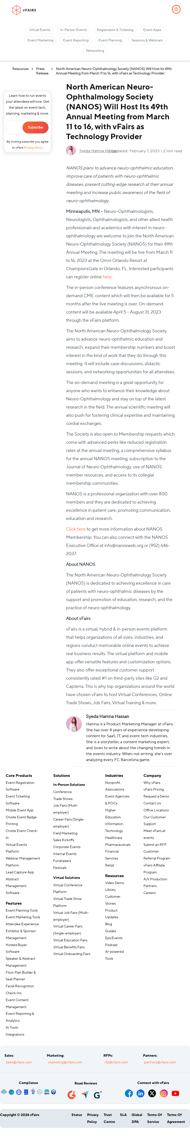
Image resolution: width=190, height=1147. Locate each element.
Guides (110, 931)
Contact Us (152, 803)
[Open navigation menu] (176, 9)
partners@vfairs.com (160, 1062)
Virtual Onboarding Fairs (71, 954)
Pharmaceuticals (117, 845)
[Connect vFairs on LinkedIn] (140, 1091)
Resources (20, 69)
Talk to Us (19, 1136)
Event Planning (110, 40)
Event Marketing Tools (23, 917)
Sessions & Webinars (147, 40)
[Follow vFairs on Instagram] (163, 1091)
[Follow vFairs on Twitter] (152, 1091)
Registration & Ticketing (115, 30)
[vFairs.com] (24, 10)
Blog (108, 924)
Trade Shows (62, 799)
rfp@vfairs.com (116, 1062)
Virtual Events (39, 30)
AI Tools (12, 1027)
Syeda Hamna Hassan (98, 151)
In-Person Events (73, 30)
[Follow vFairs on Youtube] (175, 1091)
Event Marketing (40, 40)
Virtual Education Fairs (70, 940)
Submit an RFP (154, 845)
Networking (95, 51)
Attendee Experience (22, 924)
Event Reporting (76, 40)
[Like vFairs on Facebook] (129, 1091)
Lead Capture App (20, 872)
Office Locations (156, 810)
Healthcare (113, 838)
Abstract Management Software (16, 886)
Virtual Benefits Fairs (69, 947)
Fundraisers (62, 861)
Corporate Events (66, 847)
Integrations (15, 1034)
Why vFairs (151, 783)
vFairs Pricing (153, 789)
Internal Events (64, 854)
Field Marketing (65, 833)
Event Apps (152, 30)
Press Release (42, 71)
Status (76, 1115)
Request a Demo (156, 796)
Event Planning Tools (22, 910)
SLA (123, 1115)
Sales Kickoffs (63, 840)
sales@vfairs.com (19, 1062)
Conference (62, 792)
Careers (149, 893)
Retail (109, 865)
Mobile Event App (19, 810)
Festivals (59, 868)
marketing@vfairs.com (65, 1062)
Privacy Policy (33, 148)
